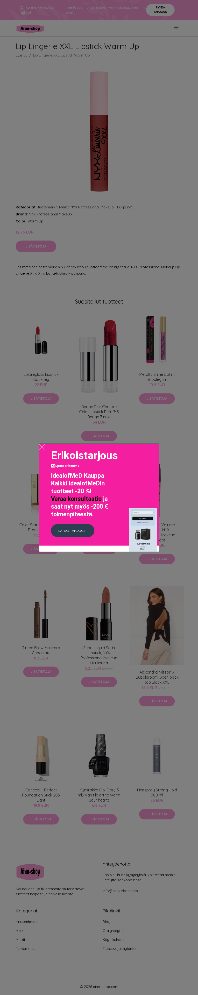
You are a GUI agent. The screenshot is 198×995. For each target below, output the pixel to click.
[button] (72, 530)
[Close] (42, 447)
